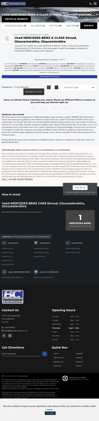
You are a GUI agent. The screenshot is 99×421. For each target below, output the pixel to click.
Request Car (59, 362)
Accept (50, 413)
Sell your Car (59, 358)
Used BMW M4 (39, 256)
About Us (79, 362)
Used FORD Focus (72, 252)
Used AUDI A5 (7, 248)
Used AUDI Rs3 (7, 252)
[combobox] (15, 25)
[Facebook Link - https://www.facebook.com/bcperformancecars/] (4, 336)
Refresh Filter (33, 92)
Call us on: (17, 179)
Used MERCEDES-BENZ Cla (12, 277)
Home (16, 35)
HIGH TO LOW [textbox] (71, 88)
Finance (79, 358)
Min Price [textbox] (55, 26)
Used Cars (24, 35)
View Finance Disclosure (49, 76)
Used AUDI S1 (7, 256)
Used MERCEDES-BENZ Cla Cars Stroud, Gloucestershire (21, 212)
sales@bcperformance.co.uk (15, 331)
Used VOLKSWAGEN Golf (43, 277)
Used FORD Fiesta (72, 248)
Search (88, 25)
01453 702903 (9, 327)
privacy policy (24, 376)
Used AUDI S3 (7, 260)
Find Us (79, 366)
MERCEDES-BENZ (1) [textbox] (15, 26)
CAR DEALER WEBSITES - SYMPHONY (79, 379)
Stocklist (79, 353)
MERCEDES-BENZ (35, 35)
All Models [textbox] (37, 26)
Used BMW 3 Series (41, 252)
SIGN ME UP (80, 188)
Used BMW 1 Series (41, 248)
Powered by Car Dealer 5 (77, 377)
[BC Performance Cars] (13, 297)
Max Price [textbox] (72, 26)
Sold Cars (57, 366)
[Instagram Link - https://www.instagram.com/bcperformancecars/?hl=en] (10, 335)
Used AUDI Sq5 (8, 264)
